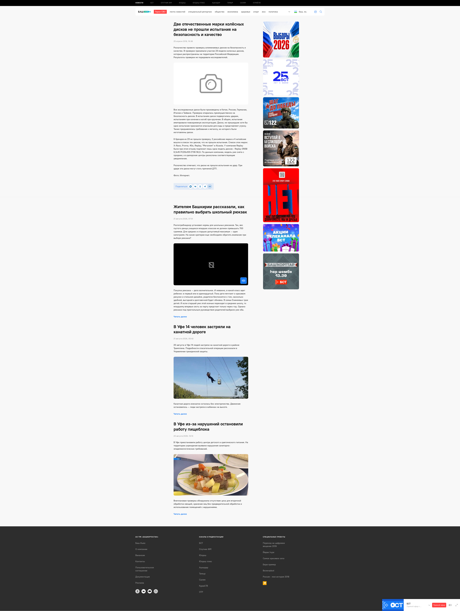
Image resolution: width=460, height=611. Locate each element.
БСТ (152, 3)
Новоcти (139, 3)
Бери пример (269, 564)
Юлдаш (182, 3)
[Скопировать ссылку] (210, 186)
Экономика (232, 11)
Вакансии (140, 555)
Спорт (256, 11)
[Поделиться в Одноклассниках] (200, 186)
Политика (273, 11)
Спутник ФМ (166, 3)
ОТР (201, 592)
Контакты (140, 561)
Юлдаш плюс (199, 3)
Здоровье (245, 11)
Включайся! (268, 570)
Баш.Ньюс (140, 543)
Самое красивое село (273, 558)
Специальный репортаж (200, 11)
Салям (243, 3)
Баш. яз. (303, 11)
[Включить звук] (243, 280)
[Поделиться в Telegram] (205, 186)
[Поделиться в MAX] (190, 186)
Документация (142, 576)
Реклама (139, 583)
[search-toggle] (320, 11)
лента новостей (177, 11)
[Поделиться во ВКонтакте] (195, 186)
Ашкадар (216, 3)
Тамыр (230, 3)
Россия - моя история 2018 (276, 576)
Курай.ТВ (257, 3)
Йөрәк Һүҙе (268, 552)
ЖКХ (264, 11)
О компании (141, 549)
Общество (219, 11)
